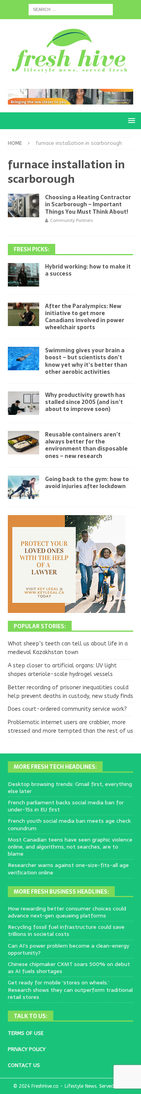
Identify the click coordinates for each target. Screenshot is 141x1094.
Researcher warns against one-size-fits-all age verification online (68, 868)
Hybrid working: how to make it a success (88, 270)
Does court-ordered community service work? (67, 709)
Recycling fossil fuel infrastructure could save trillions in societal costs (66, 930)
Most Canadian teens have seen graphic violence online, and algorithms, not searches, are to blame (70, 846)
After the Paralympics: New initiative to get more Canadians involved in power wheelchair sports (84, 317)
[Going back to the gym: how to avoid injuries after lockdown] (23, 487)
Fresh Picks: (31, 249)
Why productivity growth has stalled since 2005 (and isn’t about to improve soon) (85, 402)
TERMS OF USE (25, 1033)
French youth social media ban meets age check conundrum (69, 824)
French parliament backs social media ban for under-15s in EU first (66, 806)
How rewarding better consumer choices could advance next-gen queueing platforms (67, 912)
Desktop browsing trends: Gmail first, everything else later (70, 787)
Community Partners (71, 220)
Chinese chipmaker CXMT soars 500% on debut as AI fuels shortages (69, 967)
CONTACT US (24, 1065)
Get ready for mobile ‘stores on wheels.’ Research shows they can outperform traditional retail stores (70, 989)
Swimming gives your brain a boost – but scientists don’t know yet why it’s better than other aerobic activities (86, 361)
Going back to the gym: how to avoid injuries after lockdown (87, 482)
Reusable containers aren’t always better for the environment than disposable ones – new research (86, 445)
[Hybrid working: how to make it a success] (23, 275)
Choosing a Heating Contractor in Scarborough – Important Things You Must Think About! (88, 204)
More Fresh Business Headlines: (61, 891)
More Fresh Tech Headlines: (55, 766)
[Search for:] (71, 9)
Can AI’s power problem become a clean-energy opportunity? (68, 949)
